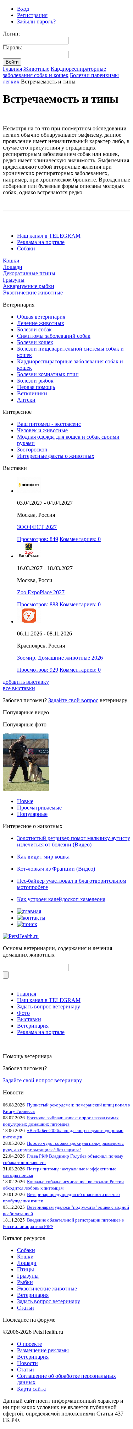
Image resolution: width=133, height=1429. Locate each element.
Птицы (25, 1269)
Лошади (12, 267)
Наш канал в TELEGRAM (49, 236)
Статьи (25, 1308)
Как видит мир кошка (43, 857)
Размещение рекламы (43, 1350)
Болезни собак (34, 329)
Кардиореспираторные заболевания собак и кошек (54, 72)
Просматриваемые (39, 808)
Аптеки (26, 400)
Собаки (26, 248)
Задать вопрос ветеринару (48, 1006)
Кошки (11, 261)
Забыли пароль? (36, 21)
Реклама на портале (41, 242)
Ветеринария (33, 1026)
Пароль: (12, 47)
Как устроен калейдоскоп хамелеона (61, 899)
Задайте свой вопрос (73, 700)
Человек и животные (42, 430)
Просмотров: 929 (37, 670)
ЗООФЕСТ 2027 (37, 527)
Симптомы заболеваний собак (53, 336)
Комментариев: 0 (80, 539)
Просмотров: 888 (37, 604)
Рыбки (25, 1282)
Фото (23, 1013)
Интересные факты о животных (55, 456)
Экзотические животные (33, 292)
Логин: (11, 34)
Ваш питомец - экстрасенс (49, 424)
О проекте (29, 1344)
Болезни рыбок (35, 381)
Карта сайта (31, 1389)
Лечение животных (40, 323)
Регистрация (32, 15)
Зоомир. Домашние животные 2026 (60, 658)
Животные (36, 69)
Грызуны (13, 280)
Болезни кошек (35, 342)
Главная (12, 69)
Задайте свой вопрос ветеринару (42, 1080)
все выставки (19, 688)
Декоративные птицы (29, 273)
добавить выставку (26, 682)
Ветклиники (32, 393)
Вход (23, 9)
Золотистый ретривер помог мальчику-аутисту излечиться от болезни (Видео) (73, 841)
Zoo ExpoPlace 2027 (41, 592)
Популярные (32, 814)
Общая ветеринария (41, 317)
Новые (25, 801)
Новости (27, 1363)
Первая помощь (36, 387)
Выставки (29, 1019)
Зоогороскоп (32, 449)
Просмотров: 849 (37, 539)
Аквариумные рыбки (28, 286)
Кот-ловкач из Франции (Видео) (56, 869)
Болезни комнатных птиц (48, 374)
